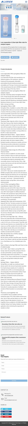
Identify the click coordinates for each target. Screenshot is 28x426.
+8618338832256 (8, 395)
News (9, 6)
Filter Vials (13, 6)
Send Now (14, 380)
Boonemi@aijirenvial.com (10, 400)
